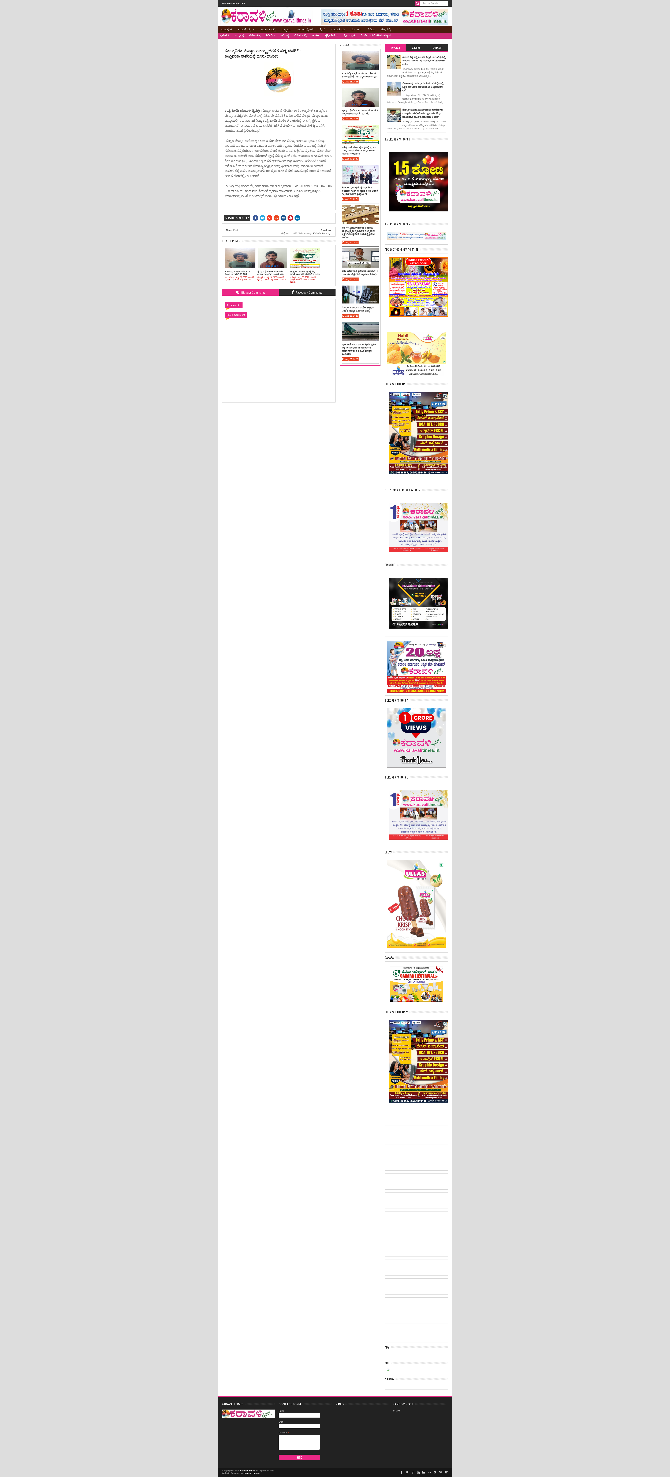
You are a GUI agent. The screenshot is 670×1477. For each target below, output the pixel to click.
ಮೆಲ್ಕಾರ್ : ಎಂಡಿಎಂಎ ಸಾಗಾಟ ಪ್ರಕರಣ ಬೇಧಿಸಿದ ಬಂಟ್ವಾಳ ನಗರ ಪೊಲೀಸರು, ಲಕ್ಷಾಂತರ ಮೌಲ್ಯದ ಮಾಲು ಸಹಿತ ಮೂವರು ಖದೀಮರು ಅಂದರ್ (422, 113)
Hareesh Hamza (252, 1473)
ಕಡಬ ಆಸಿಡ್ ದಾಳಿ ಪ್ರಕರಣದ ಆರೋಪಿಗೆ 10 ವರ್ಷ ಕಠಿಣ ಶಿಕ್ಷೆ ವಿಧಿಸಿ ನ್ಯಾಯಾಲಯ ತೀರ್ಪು (360, 272)
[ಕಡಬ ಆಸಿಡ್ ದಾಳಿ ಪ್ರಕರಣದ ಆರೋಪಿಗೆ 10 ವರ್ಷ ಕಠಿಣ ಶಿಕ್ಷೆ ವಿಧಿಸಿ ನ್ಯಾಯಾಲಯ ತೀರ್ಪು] (360, 251)
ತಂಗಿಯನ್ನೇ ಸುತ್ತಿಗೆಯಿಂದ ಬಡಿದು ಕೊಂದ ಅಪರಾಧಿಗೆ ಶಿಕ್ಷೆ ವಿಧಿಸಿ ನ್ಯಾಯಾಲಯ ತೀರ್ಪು (359, 75)
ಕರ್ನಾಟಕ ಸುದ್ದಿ (268, 29)
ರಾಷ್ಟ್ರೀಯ (286, 29)
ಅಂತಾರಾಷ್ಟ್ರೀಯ (305, 29)
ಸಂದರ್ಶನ (356, 29)
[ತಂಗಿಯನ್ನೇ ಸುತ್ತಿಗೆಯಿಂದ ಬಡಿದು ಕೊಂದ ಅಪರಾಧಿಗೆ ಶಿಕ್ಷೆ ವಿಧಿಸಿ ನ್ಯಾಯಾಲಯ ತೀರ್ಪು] (360, 54)
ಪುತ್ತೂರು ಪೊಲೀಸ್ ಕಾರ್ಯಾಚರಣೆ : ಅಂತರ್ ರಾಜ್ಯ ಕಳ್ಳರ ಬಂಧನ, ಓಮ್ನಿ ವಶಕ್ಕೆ (360, 112)
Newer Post (232, 230)
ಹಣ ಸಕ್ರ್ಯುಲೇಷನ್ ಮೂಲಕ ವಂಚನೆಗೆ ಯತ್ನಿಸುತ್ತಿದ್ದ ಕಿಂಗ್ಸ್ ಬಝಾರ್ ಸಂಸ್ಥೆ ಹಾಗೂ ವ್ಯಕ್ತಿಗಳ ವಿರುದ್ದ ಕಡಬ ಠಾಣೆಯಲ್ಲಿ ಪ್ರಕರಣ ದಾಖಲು (358, 232)
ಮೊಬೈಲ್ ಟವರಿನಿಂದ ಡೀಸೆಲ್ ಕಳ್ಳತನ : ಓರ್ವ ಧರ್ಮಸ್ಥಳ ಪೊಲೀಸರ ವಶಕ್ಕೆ (358, 309)
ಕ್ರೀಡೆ (322, 29)
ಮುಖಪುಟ (226, 29)
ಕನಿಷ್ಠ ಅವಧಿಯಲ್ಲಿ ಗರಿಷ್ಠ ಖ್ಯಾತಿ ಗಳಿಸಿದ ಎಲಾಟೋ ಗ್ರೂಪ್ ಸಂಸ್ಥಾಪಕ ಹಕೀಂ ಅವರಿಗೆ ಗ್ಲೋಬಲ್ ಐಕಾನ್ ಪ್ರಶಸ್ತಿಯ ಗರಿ (360, 190)
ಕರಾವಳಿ (344, 45)
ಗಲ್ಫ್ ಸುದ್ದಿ (385, 29)
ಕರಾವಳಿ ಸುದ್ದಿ (244, 29)
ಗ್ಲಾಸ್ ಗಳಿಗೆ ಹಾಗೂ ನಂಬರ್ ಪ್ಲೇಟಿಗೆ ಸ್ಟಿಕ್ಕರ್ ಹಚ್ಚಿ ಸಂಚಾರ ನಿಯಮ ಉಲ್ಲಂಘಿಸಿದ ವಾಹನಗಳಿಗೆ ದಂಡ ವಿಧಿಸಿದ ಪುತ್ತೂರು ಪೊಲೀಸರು (359, 349)
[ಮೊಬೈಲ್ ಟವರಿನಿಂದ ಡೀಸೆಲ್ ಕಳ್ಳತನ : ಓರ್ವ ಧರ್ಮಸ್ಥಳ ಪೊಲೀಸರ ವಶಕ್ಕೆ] (360, 289)
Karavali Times (247, 1471)
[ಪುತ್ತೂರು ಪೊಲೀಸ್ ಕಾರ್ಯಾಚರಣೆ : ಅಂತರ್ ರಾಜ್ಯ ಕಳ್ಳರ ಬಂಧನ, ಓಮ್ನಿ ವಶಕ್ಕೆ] (360, 91)
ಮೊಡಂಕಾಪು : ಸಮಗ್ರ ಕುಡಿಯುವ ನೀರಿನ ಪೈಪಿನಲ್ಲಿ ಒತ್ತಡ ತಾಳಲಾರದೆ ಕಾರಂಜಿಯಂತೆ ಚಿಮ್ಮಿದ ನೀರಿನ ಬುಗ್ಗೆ (422, 87)
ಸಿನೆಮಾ (371, 29)
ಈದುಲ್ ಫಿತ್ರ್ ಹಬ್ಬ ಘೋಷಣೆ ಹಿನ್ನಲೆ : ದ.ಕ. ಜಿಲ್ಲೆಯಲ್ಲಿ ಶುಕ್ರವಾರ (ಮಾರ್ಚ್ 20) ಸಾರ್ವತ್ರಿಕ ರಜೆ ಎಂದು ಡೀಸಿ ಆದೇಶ (423, 60)
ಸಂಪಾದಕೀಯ (338, 29)
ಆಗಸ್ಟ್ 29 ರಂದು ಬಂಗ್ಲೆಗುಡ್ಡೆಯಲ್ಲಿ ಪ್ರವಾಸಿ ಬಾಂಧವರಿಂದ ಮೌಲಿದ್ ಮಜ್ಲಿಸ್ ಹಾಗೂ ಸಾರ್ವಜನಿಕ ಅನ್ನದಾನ (358, 150)
